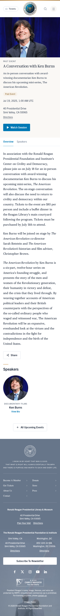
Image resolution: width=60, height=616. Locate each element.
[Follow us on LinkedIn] (45, 572)
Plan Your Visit (24, 523)
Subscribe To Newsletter (30, 560)
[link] (8, 142)
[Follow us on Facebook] (15, 572)
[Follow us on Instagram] (30, 572)
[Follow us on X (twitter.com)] (22, 572)
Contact (6, 495)
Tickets (12, 8)
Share (14, 355)
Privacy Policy (30, 602)
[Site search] (45, 9)
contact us (42, 595)
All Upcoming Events (32, 427)
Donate (35, 480)
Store (34, 485)
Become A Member (12, 480)
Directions (8, 117)
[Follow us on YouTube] (38, 572)
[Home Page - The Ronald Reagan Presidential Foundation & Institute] (30, 9)
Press (34, 490)
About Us (7, 490)
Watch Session (19, 127)
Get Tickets (8, 485)
